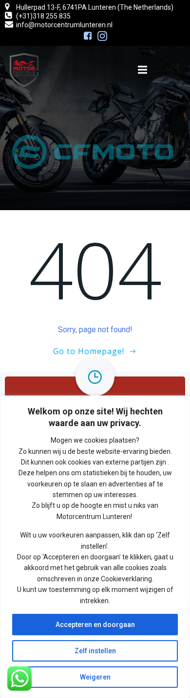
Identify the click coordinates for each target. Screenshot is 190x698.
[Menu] (142, 70)
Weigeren (95, 677)
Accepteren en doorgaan (95, 624)
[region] (95, 546)
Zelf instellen (95, 651)
